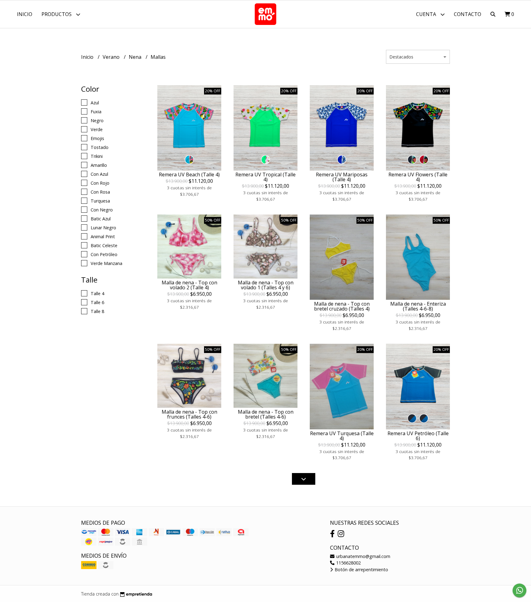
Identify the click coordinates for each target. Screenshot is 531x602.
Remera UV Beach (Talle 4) (189, 174)
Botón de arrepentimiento (360, 569)
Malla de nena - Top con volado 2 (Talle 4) (189, 285)
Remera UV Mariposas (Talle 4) (342, 177)
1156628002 (348, 563)
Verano (112, 57)
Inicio (24, 14)
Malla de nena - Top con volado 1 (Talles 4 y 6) (265, 285)
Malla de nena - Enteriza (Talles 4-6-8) (418, 306)
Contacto (467, 14)
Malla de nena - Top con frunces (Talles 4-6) (189, 414)
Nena (136, 57)
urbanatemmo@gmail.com (362, 556)
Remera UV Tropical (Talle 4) (265, 177)
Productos (57, 14)
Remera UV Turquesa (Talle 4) (342, 436)
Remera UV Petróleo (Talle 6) (418, 436)
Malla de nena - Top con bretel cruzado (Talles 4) (342, 306)
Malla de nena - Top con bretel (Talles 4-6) (265, 414)
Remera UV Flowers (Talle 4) (417, 177)
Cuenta (426, 14)
